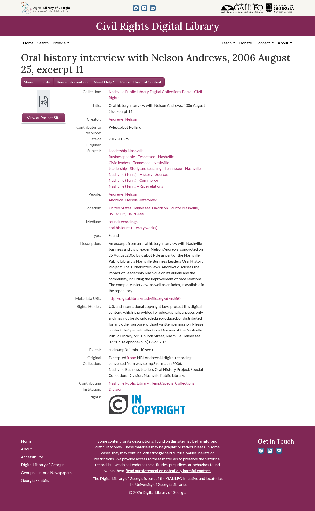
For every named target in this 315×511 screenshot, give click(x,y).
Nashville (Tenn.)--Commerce (133, 180)
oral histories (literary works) (133, 227)
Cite (46, 82)
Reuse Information (72, 82)
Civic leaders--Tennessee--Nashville (139, 162)
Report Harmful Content (140, 82)
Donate (245, 42)
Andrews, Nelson (123, 119)
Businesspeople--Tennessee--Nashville (141, 156)
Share (28, 82)
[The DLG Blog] (144, 8)
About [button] (283, 42)
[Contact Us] (153, 8)
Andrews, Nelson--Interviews (133, 200)
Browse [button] (59, 42)
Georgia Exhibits (35, 480)
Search (43, 42)
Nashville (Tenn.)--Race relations (136, 186)
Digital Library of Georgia (42, 464)
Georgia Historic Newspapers (46, 472)
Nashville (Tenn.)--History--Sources (139, 174)
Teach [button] (226, 42)
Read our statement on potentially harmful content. (168, 470)
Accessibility (32, 456)
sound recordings (123, 221)
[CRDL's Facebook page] (136, 8)
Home (28, 42)
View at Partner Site (43, 117)
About (26, 448)
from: (131, 357)
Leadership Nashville (126, 150)
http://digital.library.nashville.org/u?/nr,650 (144, 298)
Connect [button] (263, 42)
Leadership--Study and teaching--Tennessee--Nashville (155, 168)
